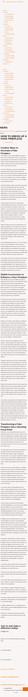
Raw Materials (9, 50)
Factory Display (9, 16)
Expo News (8, 42)
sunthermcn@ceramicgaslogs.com (13, 685)
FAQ (7, 22)
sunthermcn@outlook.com (10, 677)
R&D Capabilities (10, 18)
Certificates (6, 54)
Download (6, 59)
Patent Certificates (10, 57)
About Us (6, 12)
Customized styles (10, 34)
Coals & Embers (9, 30)
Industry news (9, 44)
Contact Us (6, 63)
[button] (14, 67)
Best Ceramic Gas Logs (9, 131)
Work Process (9, 48)
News (5, 36)
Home (5, 10)
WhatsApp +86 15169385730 (7, 669)
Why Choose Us (9, 20)
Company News (9, 38)
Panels (7, 32)
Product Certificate (10, 55)
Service (6, 46)
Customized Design (10, 52)
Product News (9, 40)
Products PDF (9, 61)
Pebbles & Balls (9, 28)
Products (6, 24)
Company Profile (9, 14)
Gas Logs (8, 26)
